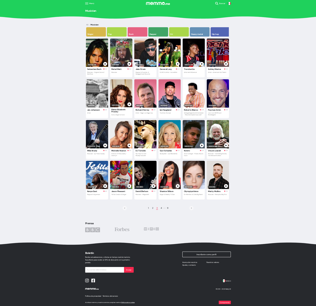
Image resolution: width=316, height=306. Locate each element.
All (87, 24)
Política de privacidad (93, 296)
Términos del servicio (110, 296)
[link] (229, 3)
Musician (94, 24)
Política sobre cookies (128, 302)
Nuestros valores (213, 262)
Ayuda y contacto (189, 265)
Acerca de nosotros (189, 262)
